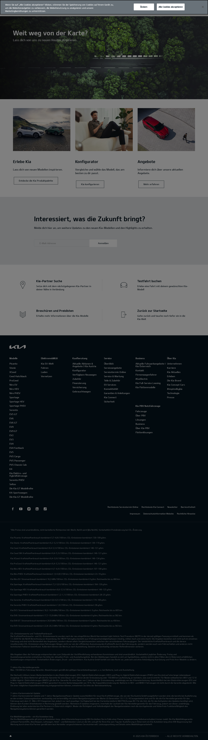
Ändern (143, 7)
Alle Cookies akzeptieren (171, 7)
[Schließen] (202, 7)
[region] (104, 7)
